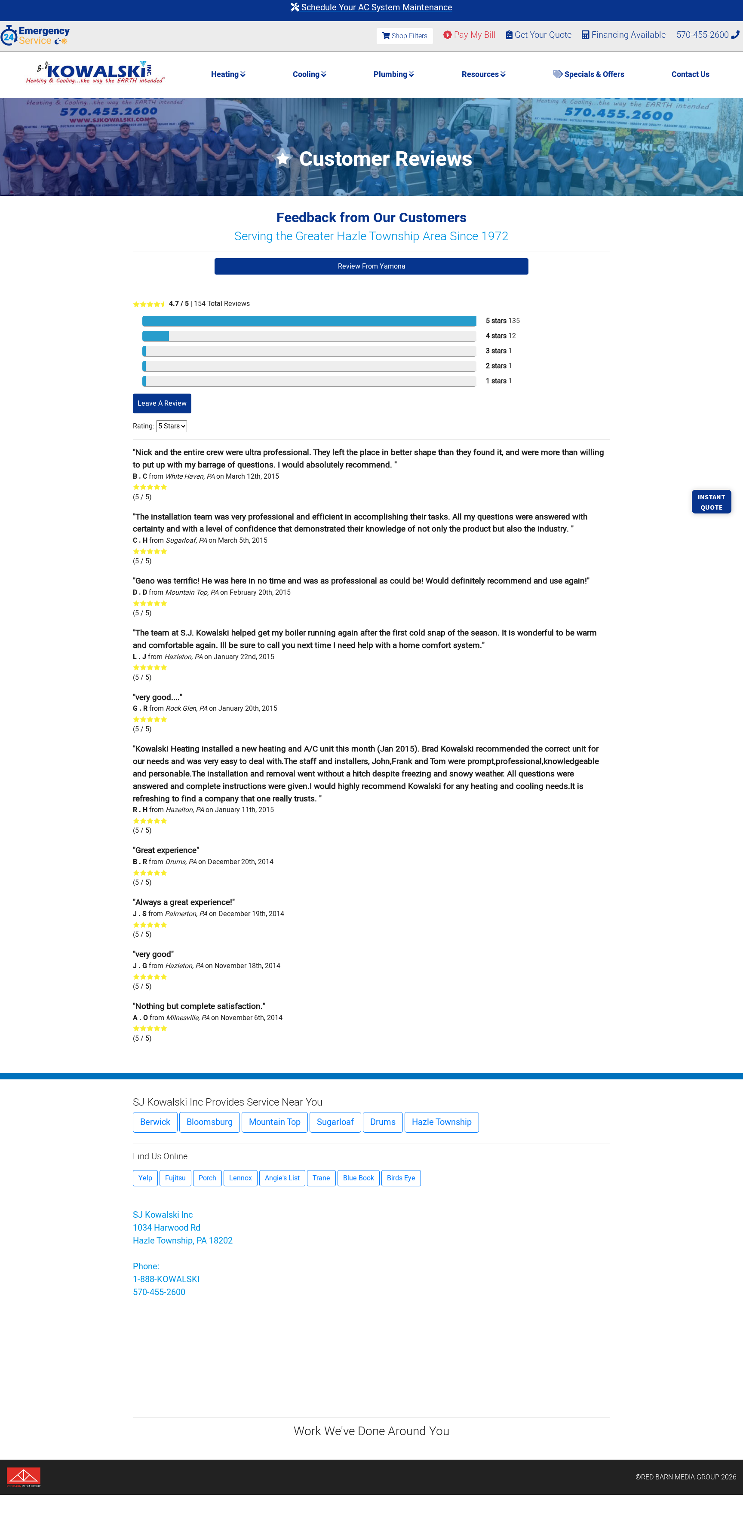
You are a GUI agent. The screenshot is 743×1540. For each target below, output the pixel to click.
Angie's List (282, 1178)
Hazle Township (442, 1122)
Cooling (307, 74)
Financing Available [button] (628, 35)
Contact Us (690, 74)
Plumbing (391, 74)
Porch (207, 1178)
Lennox (240, 1178)
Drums (383, 1122)
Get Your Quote (542, 35)
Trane (321, 1178)
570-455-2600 (703, 35)
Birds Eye (401, 1178)
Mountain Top (275, 1122)
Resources (481, 74)
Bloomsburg (210, 1122)
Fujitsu (175, 1178)
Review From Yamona (371, 266)
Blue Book (358, 1178)
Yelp (145, 1178)
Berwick (155, 1122)
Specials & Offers (593, 74)
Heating (225, 74)
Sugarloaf (335, 1122)
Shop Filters (408, 36)
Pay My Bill (474, 35)
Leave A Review (162, 403)
